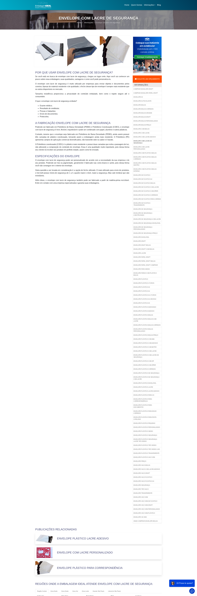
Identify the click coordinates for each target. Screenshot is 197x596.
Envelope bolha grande (142, 113)
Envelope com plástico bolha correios (145, 158)
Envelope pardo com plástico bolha (145, 274)
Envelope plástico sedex (143, 431)
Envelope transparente (142, 493)
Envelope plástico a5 (141, 303)
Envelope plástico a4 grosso (144, 299)
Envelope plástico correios (144, 369)
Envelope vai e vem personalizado (146, 509)
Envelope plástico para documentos (142, 406)
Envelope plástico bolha (143, 315)
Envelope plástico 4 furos (143, 283)
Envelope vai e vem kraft (143, 505)
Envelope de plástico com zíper (145, 191)
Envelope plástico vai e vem (144, 457)
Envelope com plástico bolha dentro (145, 164)
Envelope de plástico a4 (142, 179)
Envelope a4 (138, 97)
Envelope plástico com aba (143, 339)
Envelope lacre (139, 253)
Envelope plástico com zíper (144, 365)
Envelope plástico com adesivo (145, 343)
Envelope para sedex (141, 269)
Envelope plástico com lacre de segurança (146, 356)
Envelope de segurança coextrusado (142, 214)
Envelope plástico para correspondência (142, 400)
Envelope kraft (139, 241)
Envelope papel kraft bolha (144, 261)
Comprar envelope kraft (143, 89)
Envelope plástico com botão (145, 347)
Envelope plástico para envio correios (144, 412)
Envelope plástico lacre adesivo (146, 391)
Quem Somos (136, 5)
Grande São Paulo (98, 591)
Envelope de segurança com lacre (147, 219)
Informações (149, 5)
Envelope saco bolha (141, 465)
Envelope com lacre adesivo (144, 137)
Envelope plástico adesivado (144, 307)
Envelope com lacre (141, 133)
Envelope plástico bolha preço (145, 335)
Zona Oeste (65, 591)
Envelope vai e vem (140, 497)
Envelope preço (139, 461)
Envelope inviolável (141, 237)
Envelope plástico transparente (146, 453)
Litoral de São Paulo (114, 591)
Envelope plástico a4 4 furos (144, 295)
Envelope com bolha (141, 129)
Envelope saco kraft (141, 473)
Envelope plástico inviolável (144, 383)
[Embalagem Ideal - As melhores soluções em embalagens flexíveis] (43, 5)
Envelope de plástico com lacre (146, 187)
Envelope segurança (141, 485)
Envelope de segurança (142, 209)
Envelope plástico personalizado (146, 427)
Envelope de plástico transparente (141, 204)
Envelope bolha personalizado (145, 121)
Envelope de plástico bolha (144, 183)
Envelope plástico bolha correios (147, 325)
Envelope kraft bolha (142, 245)
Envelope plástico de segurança (146, 373)
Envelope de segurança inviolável (147, 223)
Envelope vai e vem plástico (144, 513)
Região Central (42, 591)
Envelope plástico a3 (141, 287)
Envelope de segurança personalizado (142, 228)
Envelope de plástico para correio (147, 199)
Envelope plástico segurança (145, 435)
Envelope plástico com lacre (145, 351)
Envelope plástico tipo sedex (144, 445)
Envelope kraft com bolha (143, 249)
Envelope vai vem (140, 517)
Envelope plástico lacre (143, 387)
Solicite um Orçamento (148, 79)
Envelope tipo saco (141, 489)
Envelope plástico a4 (141, 291)
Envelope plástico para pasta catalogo (144, 418)
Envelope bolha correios (143, 109)
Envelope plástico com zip (143, 361)
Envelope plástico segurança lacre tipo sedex (145, 440)
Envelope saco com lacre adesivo (146, 469)
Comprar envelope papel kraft (145, 93)
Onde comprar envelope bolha (145, 521)
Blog (159, 5)
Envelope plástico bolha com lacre (144, 320)
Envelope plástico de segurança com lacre (146, 378)
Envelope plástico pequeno (144, 423)
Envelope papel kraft (141, 257)
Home (127, 5)
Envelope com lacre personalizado (141, 148)
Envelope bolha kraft (142, 117)
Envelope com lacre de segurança (142, 142)
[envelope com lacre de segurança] (49, 51)
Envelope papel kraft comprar (145, 265)
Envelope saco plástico (142, 477)
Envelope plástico (140, 279)
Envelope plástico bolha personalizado (143, 330)
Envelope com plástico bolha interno (145, 170)
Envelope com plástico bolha (145, 153)
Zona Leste (85, 591)
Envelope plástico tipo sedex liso (146, 449)
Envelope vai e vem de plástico (145, 501)
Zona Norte (54, 591)
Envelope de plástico (141, 175)
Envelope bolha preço (142, 125)
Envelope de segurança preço (145, 233)
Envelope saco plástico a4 (143, 481)
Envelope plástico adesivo (143, 311)
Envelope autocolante (142, 101)
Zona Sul (75, 591)
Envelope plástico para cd (143, 395)
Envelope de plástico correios (145, 195)
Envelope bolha (139, 105)
